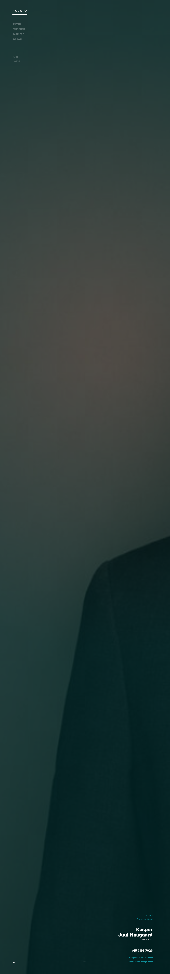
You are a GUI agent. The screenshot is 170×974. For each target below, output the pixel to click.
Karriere (18, 34)
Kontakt (16, 61)
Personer (18, 29)
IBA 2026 (17, 39)
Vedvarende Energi (138, 962)
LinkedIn (149, 916)
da (13, 962)
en (18, 962)
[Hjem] (19, 13)
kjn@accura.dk (138, 958)
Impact (16, 24)
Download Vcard (145, 919)
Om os (15, 57)
